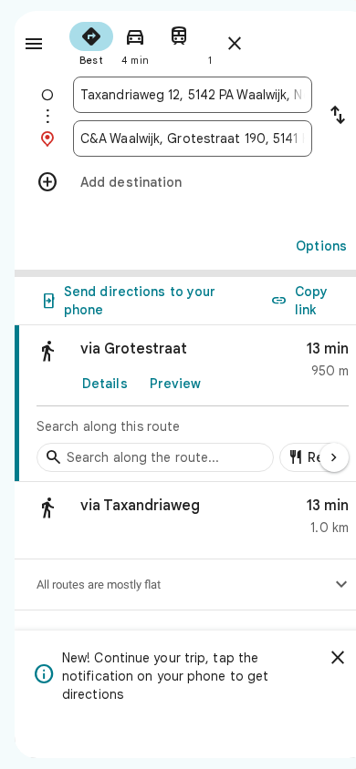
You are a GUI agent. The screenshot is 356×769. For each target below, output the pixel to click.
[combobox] (192, 95)
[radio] (91, 42)
